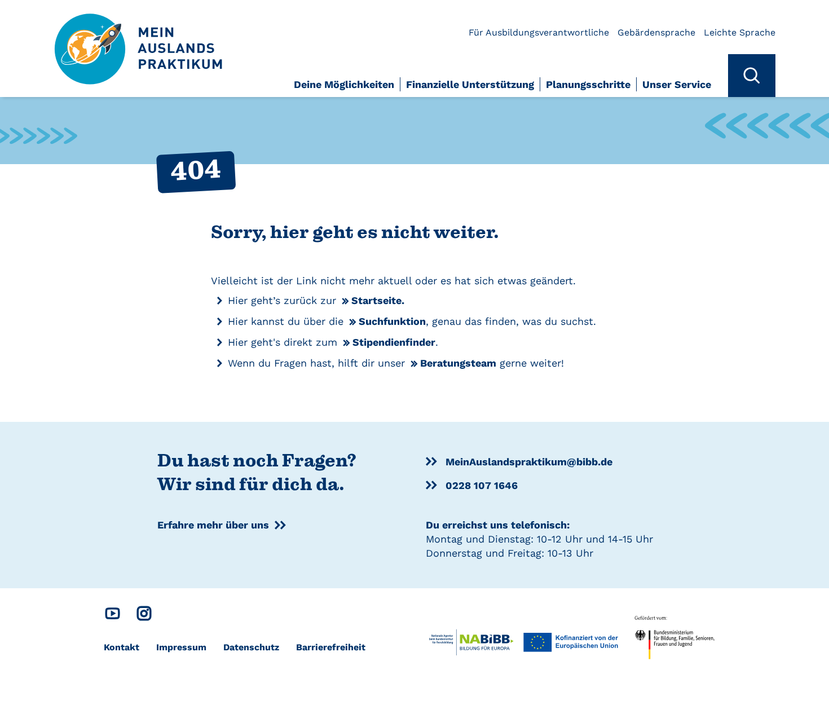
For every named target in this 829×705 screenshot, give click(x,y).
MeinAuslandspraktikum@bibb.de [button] (529, 462)
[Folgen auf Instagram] (144, 616)
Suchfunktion (392, 321)
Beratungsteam (458, 363)
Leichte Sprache (739, 32)
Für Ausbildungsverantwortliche (539, 32)
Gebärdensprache (656, 32)
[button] (347, 87)
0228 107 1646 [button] (482, 485)
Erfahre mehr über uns (213, 525)
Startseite (376, 300)
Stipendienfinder (393, 342)
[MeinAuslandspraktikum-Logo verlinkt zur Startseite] (139, 38)
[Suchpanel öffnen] (751, 75)
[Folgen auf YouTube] (112, 616)
